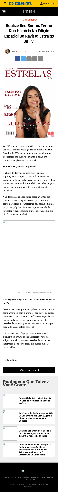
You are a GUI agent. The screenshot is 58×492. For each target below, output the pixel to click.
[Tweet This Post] (23, 58)
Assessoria (16, 477)
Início (7, 477)
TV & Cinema (30, 480)
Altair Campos (21, 51)
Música (50, 477)
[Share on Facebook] (17, 58)
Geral (43, 477)
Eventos (26, 477)
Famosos (35, 477)
